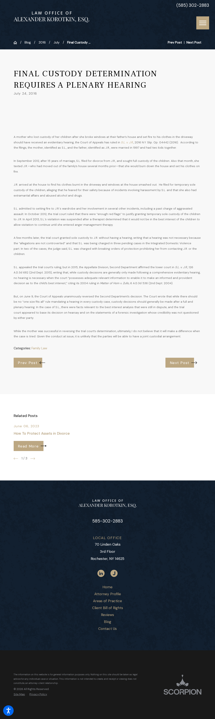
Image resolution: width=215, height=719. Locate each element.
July (57, 42)
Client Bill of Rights (107, 608)
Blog (28, 42)
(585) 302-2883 (192, 5)
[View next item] (32, 458)
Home (107, 587)
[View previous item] (16, 458)
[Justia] (114, 573)
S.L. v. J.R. (127, 142)
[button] (8, 710)
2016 (42, 42)
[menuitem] (107, 587)
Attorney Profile (107, 594)
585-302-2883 (107, 521)
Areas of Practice (107, 601)
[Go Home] (17, 42)
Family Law (39, 348)
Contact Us (107, 628)
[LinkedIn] (101, 573)
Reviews (107, 614)
